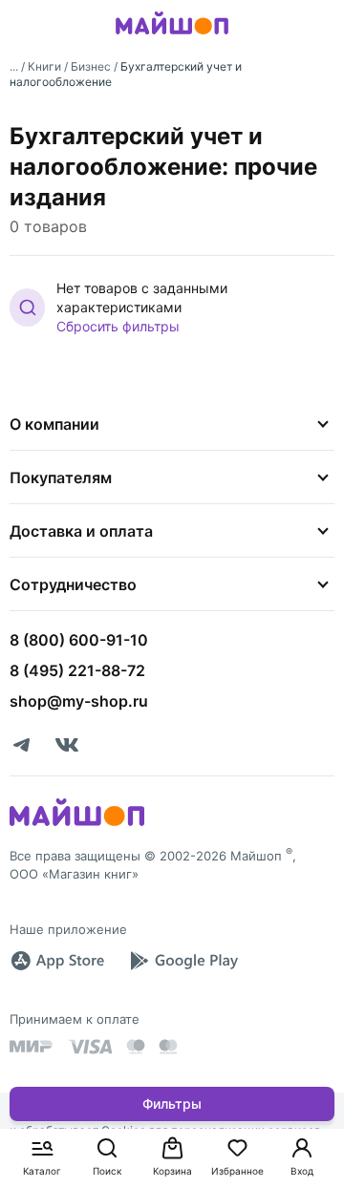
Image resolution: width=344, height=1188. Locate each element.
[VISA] (90, 1046)
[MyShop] (77, 824)
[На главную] (172, 37)
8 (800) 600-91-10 (79, 639)
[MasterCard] (135, 1046)
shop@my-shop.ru (79, 701)
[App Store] (57, 960)
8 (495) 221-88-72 (77, 670)
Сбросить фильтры (118, 326)
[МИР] (32, 1046)
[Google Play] (183, 960)
